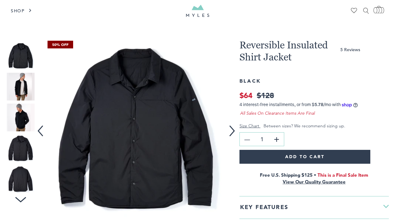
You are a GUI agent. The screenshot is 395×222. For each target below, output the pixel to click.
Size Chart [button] (249, 126)
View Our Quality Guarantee (314, 182)
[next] (234, 126)
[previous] (41, 126)
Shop (18, 11)
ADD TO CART (305, 156)
